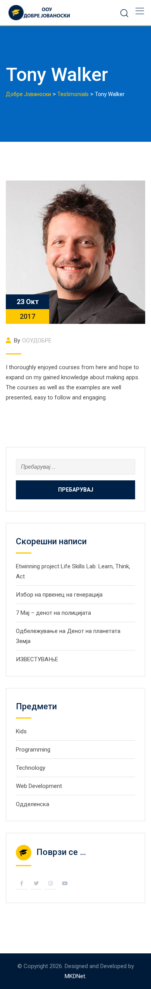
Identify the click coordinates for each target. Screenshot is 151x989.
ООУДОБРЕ (36, 340)
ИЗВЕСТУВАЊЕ (37, 659)
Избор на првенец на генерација (59, 594)
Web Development (39, 786)
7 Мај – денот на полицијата (53, 612)
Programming (33, 749)
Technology (30, 767)
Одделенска (32, 804)
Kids (21, 731)
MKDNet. (75, 976)
